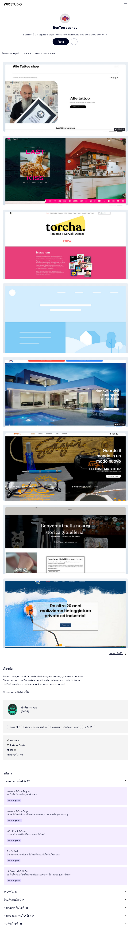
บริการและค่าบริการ (45, 53)
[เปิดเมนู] (125, 4)
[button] (65, 97)
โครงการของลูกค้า (11, 53)
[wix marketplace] (13, 4)
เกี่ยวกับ (27, 53)
